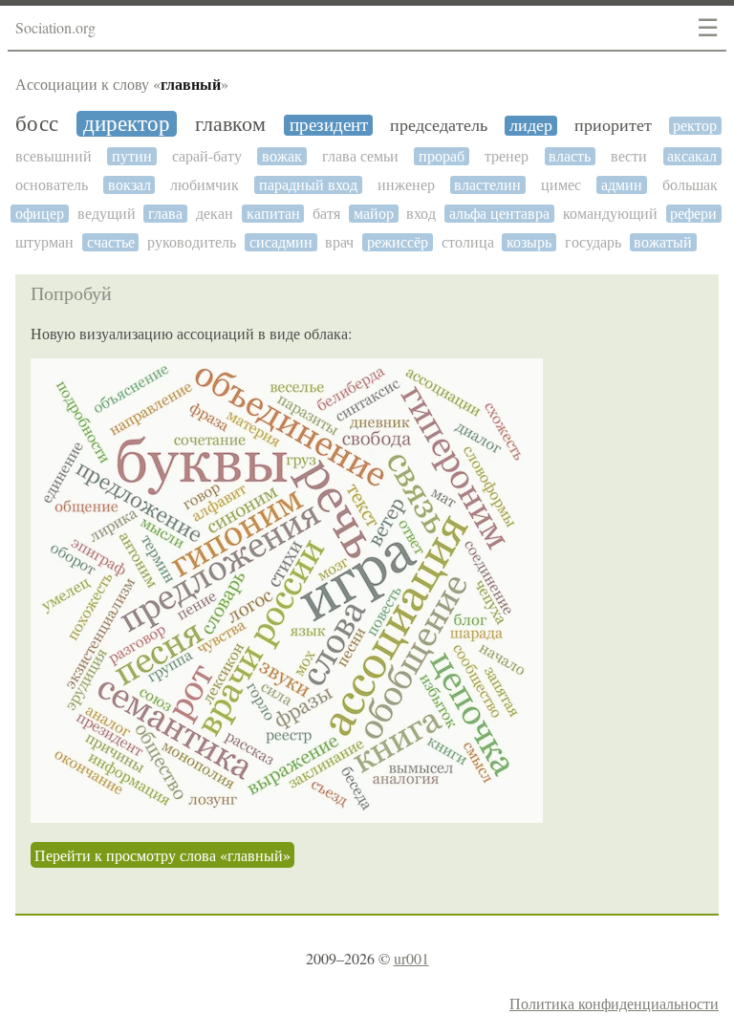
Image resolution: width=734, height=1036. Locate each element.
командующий (610, 214)
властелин (487, 185)
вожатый (663, 242)
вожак (282, 156)
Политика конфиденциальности (614, 1003)
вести (629, 156)
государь (593, 242)
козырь (529, 242)
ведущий (106, 214)
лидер (530, 126)
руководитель (191, 242)
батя (326, 214)
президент (329, 125)
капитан (273, 214)
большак (690, 185)
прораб (441, 156)
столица (468, 242)
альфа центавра (499, 214)
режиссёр (397, 242)
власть (570, 156)
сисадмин (281, 242)
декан (214, 214)
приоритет (613, 126)
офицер (39, 214)
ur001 (411, 958)
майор (374, 214)
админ (621, 185)
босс (36, 124)
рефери (693, 214)
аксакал (692, 156)
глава (165, 214)
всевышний (53, 156)
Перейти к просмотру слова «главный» (162, 855)
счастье (111, 242)
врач (339, 242)
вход (421, 214)
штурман (44, 242)
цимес (561, 185)
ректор (695, 126)
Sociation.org (55, 27)
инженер (406, 185)
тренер (507, 156)
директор (126, 124)
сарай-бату (207, 156)
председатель (438, 126)
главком (230, 124)
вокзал (129, 185)
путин (132, 156)
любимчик (204, 185)
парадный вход (308, 185)
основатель (51, 185)
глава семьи (360, 156)
